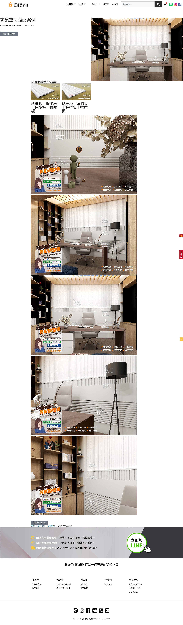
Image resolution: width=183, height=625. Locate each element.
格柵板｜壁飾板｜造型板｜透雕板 (44, 107)
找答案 (106, 4)
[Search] (158, 4)
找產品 (70, 4)
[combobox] (138, 4)
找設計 (82, 4)
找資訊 (94, 4)
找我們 (115, 4)
